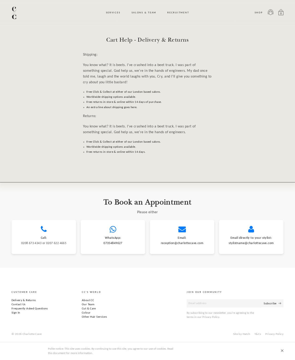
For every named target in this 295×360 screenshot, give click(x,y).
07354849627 (112, 243)
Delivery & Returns (24, 300)
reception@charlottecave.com (182, 243)
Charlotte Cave (32, 334)
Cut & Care (89, 308)
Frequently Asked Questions (30, 308)
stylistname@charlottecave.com (251, 243)
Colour (86, 312)
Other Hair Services (94, 316)
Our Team (88, 304)
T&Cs (257, 334)
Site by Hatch (241, 334)
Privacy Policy (274, 334)
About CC (88, 300)
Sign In (16, 312)
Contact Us (19, 304)
